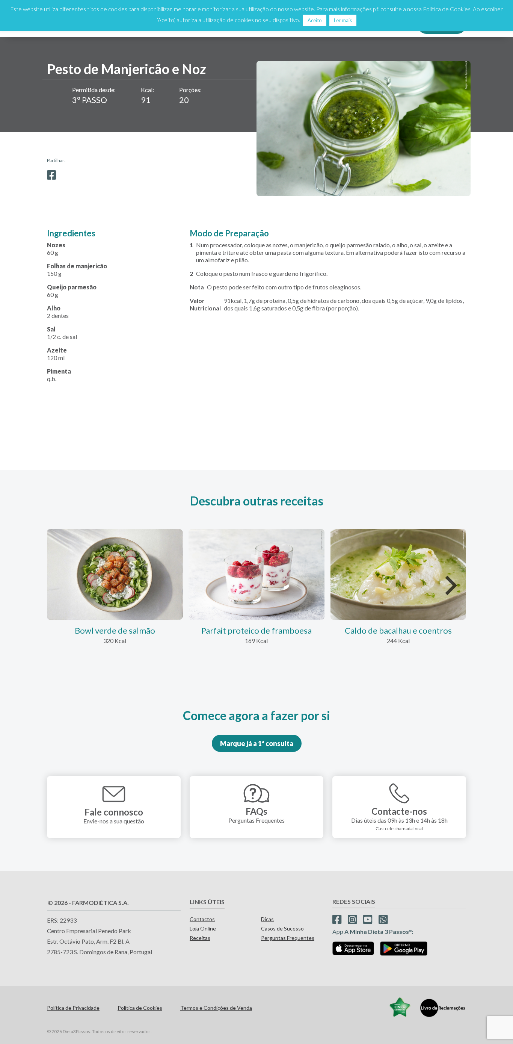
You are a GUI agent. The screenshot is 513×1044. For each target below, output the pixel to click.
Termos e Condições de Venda (216, 1008)
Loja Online (203, 928)
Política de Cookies (140, 1008)
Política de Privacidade (73, 1008)
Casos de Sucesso (282, 928)
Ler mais (343, 20)
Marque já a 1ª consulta (256, 743)
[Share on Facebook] (51, 175)
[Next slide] (449, 585)
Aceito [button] (315, 20)
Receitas (200, 938)
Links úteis (207, 901)
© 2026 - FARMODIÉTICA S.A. (88, 902)
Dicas (267, 919)
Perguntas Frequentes (287, 938)
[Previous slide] (63, 585)
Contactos (202, 919)
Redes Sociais (353, 901)
